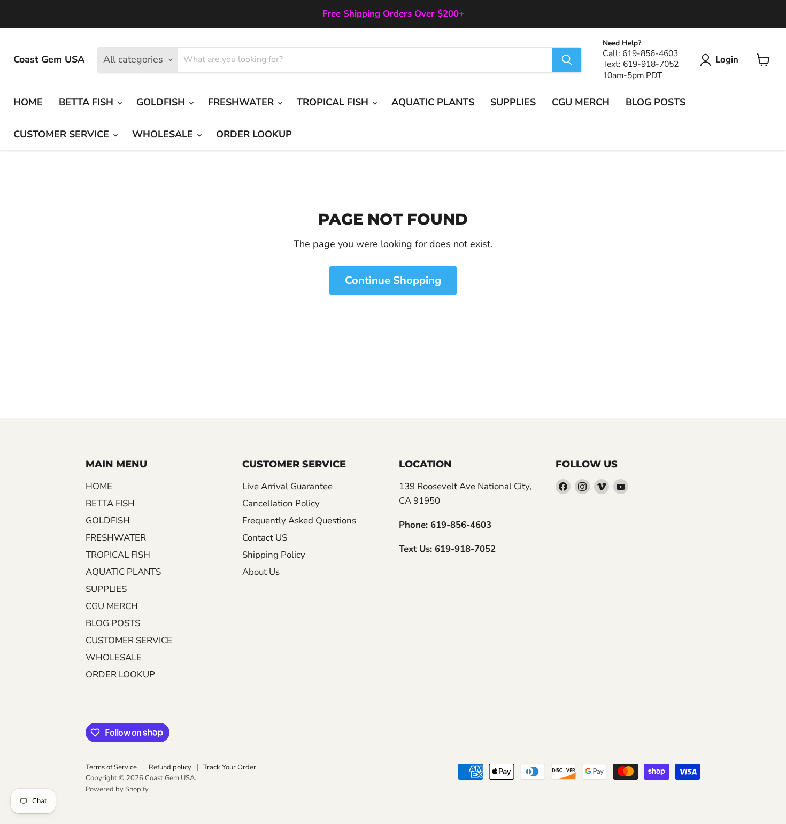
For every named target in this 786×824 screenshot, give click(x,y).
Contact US (264, 538)
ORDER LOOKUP (254, 134)
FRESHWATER (242, 102)
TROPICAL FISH (334, 102)
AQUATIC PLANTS (432, 102)
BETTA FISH (87, 102)
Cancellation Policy (281, 503)
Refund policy (170, 767)
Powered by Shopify (117, 789)
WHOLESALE (164, 134)
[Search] (566, 60)
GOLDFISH (162, 102)
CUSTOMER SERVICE (62, 134)
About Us (261, 572)
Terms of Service (111, 767)
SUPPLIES (513, 102)
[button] (721, 59)
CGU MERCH (581, 102)
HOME (28, 102)
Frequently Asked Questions (299, 520)
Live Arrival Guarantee (287, 486)
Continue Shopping (393, 280)
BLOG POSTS (655, 102)
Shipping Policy (273, 555)
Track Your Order (229, 767)
